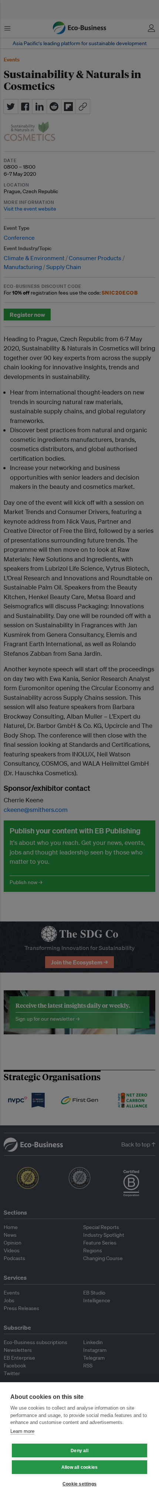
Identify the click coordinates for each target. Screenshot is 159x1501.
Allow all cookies (79, 1467)
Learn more (22, 1431)
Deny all (79, 1450)
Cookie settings (79, 1484)
